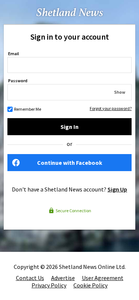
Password (17, 80)
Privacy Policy (49, 285)
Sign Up (117, 189)
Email (13, 53)
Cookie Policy (90, 285)
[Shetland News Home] (69, 22)
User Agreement (102, 277)
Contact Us (30, 277)
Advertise (63, 277)
